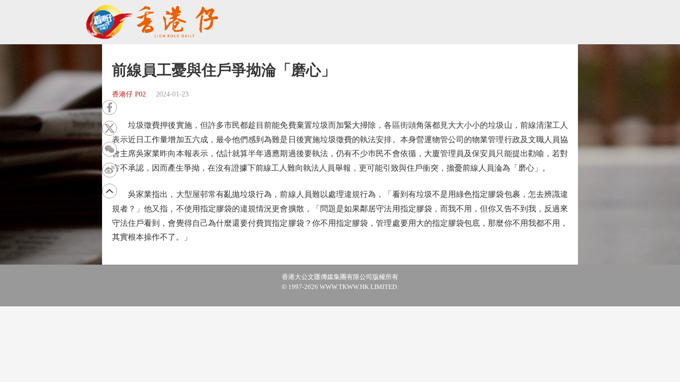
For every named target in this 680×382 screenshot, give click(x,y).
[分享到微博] (109, 170)
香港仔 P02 (129, 94)
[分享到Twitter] (109, 128)
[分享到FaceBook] (109, 107)
